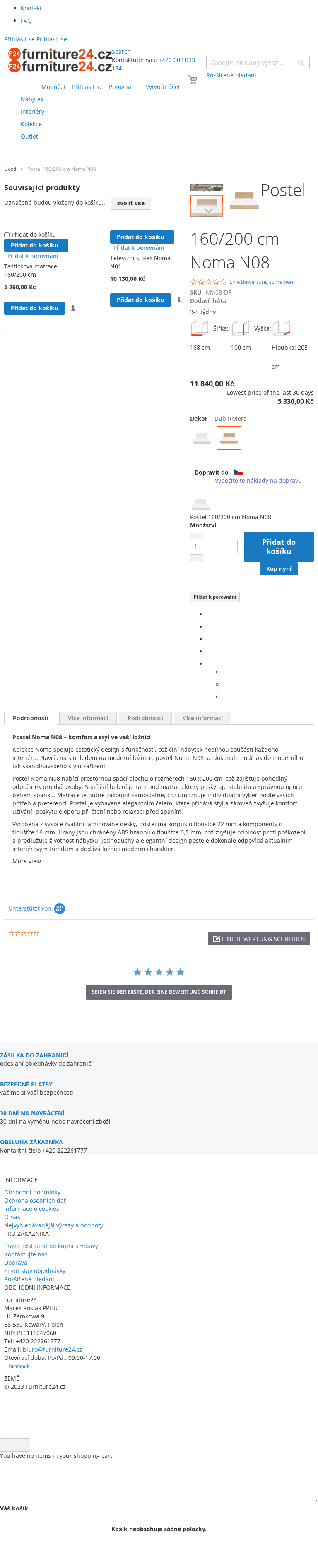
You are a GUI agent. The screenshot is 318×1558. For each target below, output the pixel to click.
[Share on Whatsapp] (225, 672)
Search (121, 51)
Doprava (15, 1262)
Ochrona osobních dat (35, 1200)
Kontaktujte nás (26, 1254)
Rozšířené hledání (29, 1279)
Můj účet (53, 87)
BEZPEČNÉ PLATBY (26, 1084)
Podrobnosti (30, 718)
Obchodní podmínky (32, 1192)
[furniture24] (60, 60)
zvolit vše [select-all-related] (131, 203)
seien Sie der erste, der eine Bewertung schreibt (159, 991)
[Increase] (196, 557)
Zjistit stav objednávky (34, 1271)
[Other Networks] (209, 664)
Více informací (88, 718)
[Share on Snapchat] (225, 684)
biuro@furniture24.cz (52, 1349)
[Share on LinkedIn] (209, 639)
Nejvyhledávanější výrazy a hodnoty (53, 1225)
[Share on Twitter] (209, 626)
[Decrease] (196, 536)
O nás (12, 1217)
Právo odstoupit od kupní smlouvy (51, 1246)
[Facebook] (209, 614)
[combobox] (258, 62)
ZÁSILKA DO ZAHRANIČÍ (34, 1055)
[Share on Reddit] (225, 697)
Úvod (10, 169)
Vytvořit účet (163, 87)
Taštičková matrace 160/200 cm (30, 270)
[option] (201, 438)
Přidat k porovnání (215, 597)
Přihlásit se (87, 87)
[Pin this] (209, 651)
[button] (206, 190)
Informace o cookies (31, 1209)
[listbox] (252, 439)
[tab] (30, 718)
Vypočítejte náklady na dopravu (258, 480)
